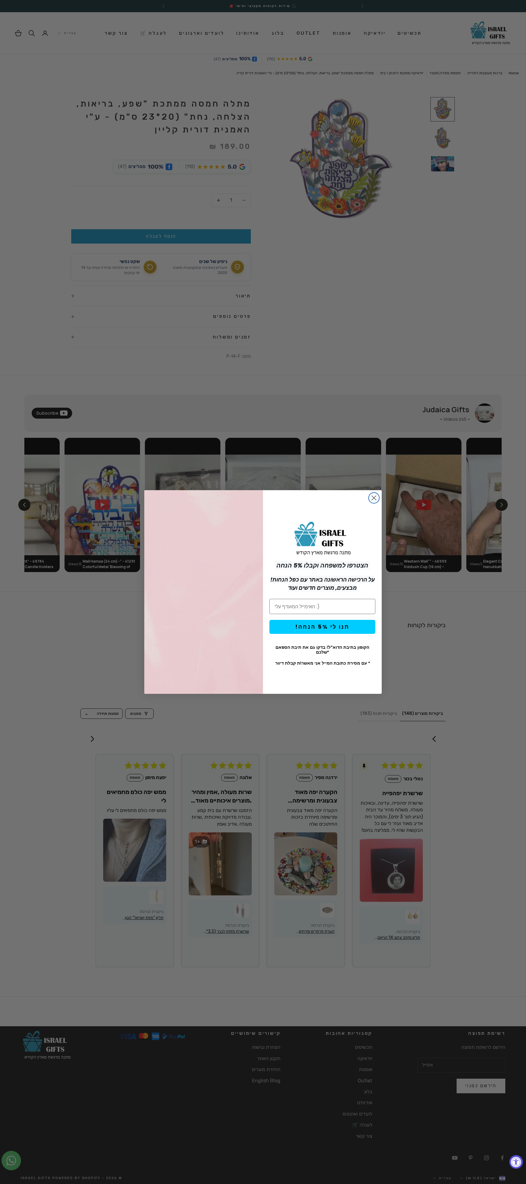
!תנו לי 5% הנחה (322, 627)
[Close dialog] (374, 498)
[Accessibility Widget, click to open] (516, 1162)
